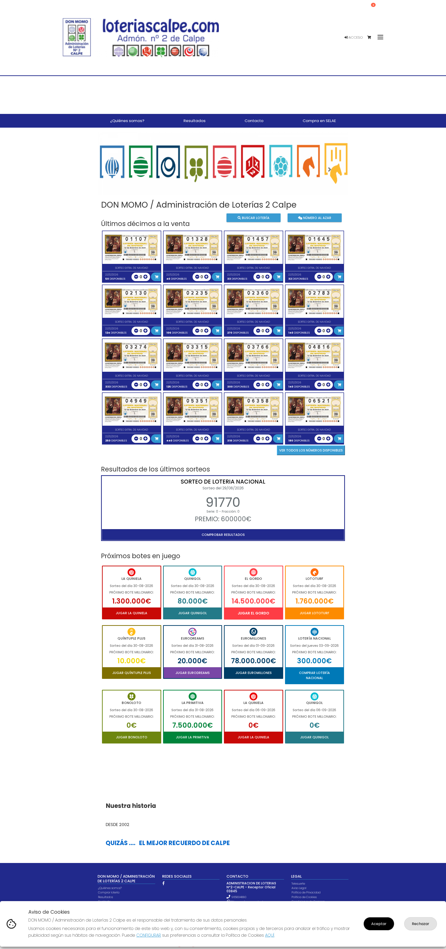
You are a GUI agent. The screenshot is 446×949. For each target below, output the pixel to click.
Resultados (105, 897)
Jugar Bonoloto (131, 737)
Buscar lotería (255, 218)
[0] (371, 37)
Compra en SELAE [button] (319, 120)
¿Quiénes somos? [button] (127, 120)
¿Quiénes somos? (110, 888)
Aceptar (379, 923)
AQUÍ (269, 935)
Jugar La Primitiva (192, 737)
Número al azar (316, 218)
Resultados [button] (195, 120)
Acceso (355, 37)
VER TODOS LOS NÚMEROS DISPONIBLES (311, 450)
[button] (116, 169)
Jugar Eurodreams (192, 672)
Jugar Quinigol (192, 613)
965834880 (238, 897)
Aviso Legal (299, 888)
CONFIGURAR (148, 935)
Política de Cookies (304, 897)
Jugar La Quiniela (131, 613)
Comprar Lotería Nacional (314, 675)
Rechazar (420, 923)
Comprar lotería (108, 892)
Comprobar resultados (223, 534)
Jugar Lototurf (314, 613)
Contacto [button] (254, 120)
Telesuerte (298, 884)
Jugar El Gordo (253, 613)
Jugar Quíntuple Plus (131, 672)
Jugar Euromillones (253, 672)
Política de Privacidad (306, 892)
